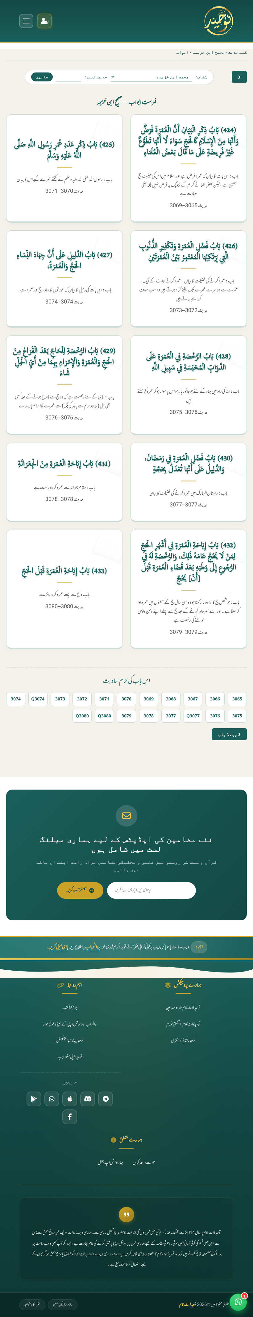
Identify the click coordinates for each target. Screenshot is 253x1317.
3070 (126, 699)
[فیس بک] (69, 1116)
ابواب (182, 52)
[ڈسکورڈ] (87, 1099)
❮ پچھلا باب (229, 734)
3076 (215, 716)
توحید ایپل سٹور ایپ (69, 1057)
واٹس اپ (91, 947)
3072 (82, 699)
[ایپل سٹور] (69, 1099)
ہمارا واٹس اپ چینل (110, 1163)
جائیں (42, 77)
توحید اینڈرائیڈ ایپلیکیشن (70, 1041)
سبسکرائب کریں (76, 890)
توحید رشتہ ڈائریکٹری (183, 1041)
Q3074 (37, 699)
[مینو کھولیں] (26, 21)
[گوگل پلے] (34, 1099)
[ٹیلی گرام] (105, 1099)
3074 (16, 699)
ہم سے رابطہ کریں (144, 1163)
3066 (215, 699)
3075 (237, 716)
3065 (237, 699)
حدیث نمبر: (96, 77)
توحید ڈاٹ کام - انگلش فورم (183, 1024)
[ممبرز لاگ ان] (44, 21)
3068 (171, 699)
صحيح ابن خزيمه (209, 52)
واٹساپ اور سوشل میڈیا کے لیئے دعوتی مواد (70, 1024)
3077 (171, 716)
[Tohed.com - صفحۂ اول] (217, 21)
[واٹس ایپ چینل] (51, 1099)
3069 (149, 699)
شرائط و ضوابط (32, 1304)
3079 (126, 716)
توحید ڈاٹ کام (188, 1305)
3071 (104, 699)
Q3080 (104, 716)
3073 (60, 699)
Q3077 (193, 716)
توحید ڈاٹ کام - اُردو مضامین (183, 1008)
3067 (193, 699)
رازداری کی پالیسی (62, 1304)
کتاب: (201, 77)
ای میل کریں (57, 947)
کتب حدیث (237, 52)
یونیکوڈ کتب (69, 1008)
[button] (238, 1302)
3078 (149, 716)
